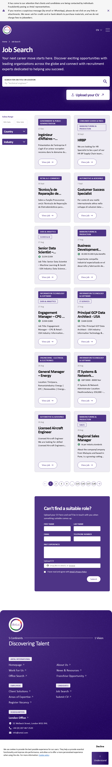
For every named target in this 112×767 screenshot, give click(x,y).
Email (46, 534)
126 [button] (83, 483)
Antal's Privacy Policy (78, 571)
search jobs (105, 81)
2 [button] (56, 483)
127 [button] (88, 483)
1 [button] (50, 483)
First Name (49, 524)
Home (4, 41)
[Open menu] (108, 30)
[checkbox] (45, 572)
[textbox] (57, 528)
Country (8, 131)
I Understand (100, 758)
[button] (45, 483)
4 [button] (66, 483)
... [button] (72, 483)
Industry (8, 142)
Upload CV (49, 560)
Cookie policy (44, 755)
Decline (100, 746)
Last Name (78, 524)
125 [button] (77, 483)
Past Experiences (52, 544)
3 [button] (61, 483)
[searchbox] (54, 83)
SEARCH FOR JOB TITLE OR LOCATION (20, 79)
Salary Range (7, 116)
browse (72, 565)
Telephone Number (83, 534)
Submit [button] (93, 579)
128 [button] (94, 483)
